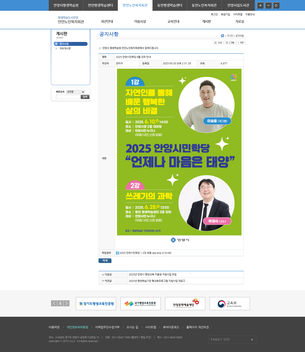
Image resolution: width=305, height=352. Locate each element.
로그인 (214, 14)
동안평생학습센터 (169, 5)
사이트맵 (237, 14)
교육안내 (173, 21)
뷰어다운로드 (171, 327)
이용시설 (140, 21)
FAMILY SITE (220, 339)
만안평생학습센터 (100, 5)
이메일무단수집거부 (107, 327)
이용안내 (250, 14)
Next (66, 303)
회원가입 (225, 14)
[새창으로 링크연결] (96, 303)
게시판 (206, 21)
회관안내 (107, 21)
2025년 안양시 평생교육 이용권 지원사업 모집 (153, 274)
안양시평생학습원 (66, 5)
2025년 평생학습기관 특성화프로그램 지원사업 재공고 (157, 280)
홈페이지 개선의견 (197, 327)
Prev (54, 303)
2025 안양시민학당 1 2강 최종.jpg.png (140, 252)
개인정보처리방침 (77, 327)
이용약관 (54, 327)
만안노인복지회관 (135, 5)
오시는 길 (132, 327)
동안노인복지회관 (204, 5)
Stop (60, 303)
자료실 (239, 21)
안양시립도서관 (238, 5)
